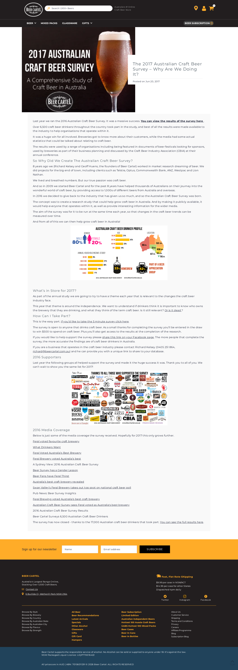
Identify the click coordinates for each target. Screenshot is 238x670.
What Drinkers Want (47, 447)
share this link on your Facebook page (128, 337)
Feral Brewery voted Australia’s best (57, 458)
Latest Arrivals (80, 619)
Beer (30, 23)
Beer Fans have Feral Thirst (51, 476)
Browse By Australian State (35, 621)
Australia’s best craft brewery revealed (58, 481)
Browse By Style (30, 612)
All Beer (76, 612)
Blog (173, 633)
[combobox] (79, 8)
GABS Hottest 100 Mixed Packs (138, 626)
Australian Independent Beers (138, 619)
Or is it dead (173, 310)
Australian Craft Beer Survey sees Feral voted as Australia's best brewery (81, 505)
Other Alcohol (79, 626)
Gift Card (77, 636)
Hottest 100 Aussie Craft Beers (138, 622)
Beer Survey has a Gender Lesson (55, 470)
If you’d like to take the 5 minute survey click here (95, 321)
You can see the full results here (181, 522)
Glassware (69, 23)
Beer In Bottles (129, 636)
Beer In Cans (128, 633)
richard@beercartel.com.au (51, 351)
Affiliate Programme (181, 630)
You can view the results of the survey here (172, 121)
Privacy (175, 624)
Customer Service (180, 615)
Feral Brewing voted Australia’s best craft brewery (66, 499)
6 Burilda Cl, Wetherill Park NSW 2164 (46, 594)
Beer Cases (127, 629)
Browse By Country (31, 618)
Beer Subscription (197, 23)
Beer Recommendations (85, 615)
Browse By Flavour (31, 627)
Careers (175, 627)
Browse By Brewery (31, 615)
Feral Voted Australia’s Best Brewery (57, 452)
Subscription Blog (180, 636)
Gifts (86, 23)
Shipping (175, 618)
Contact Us (32, 589)
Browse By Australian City (34, 624)
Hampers (77, 640)
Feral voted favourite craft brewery (56, 441)
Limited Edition (130, 615)
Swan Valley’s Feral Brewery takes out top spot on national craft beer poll (82, 487)
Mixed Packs (49, 23)
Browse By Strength (31, 630)
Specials (76, 622)
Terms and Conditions (182, 621)
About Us (176, 612)
